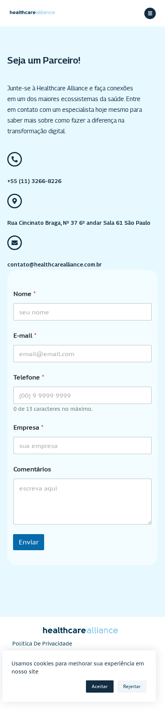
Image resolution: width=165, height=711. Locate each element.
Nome (24, 293)
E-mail (24, 335)
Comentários (32, 469)
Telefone (28, 377)
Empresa (28, 427)
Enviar (28, 542)
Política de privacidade (42, 643)
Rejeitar (132, 686)
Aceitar (100, 686)
